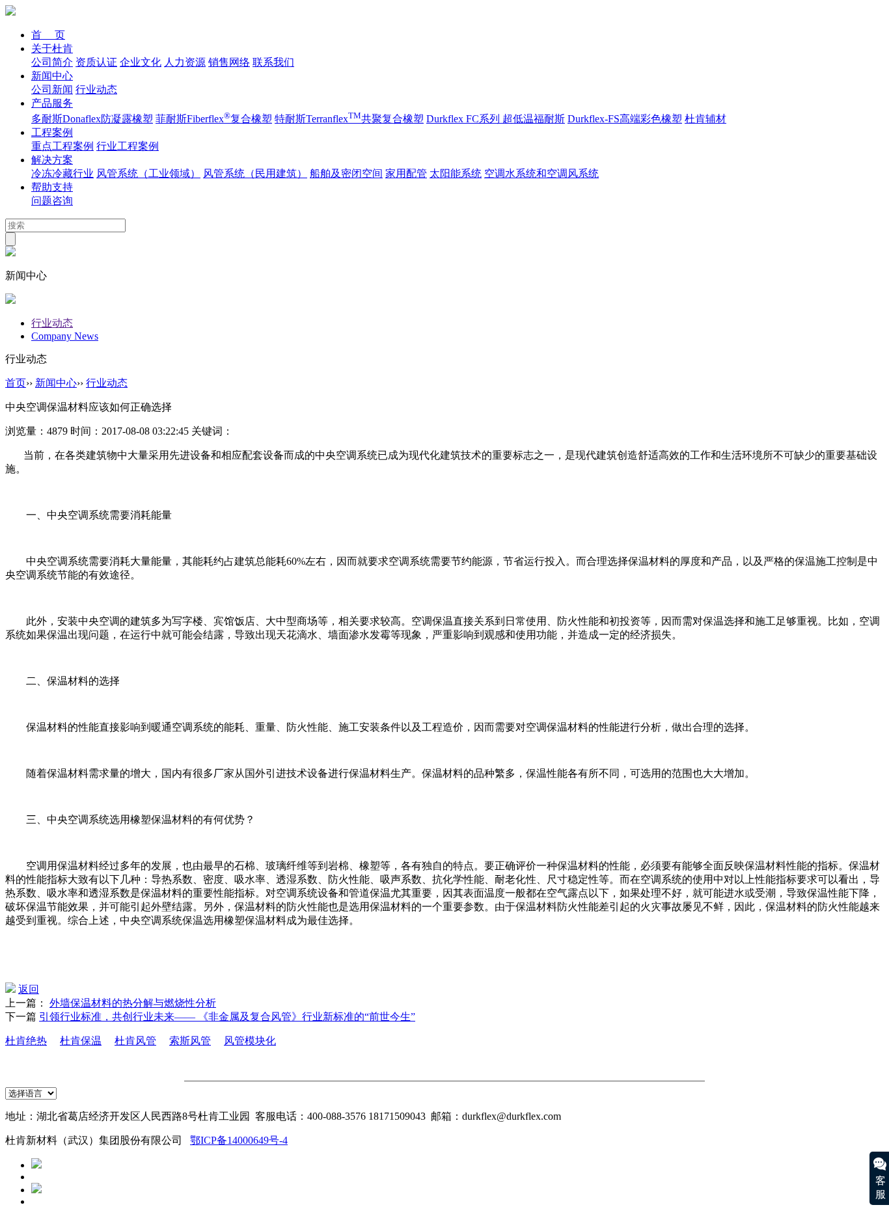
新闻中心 (52, 75)
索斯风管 (190, 1040)
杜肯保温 (81, 1040)
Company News (64, 336)
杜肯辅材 (705, 118)
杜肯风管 (135, 1040)
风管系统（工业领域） (148, 173)
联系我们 (273, 62)
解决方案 (52, 159)
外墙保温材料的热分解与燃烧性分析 (132, 1002)
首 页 (48, 34)
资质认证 (96, 62)
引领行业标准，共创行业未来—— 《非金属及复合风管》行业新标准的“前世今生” (227, 1016)
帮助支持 (52, 187)
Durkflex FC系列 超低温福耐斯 (495, 118)
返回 (28, 989)
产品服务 (52, 103)
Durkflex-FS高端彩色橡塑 (625, 118)
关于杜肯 (52, 48)
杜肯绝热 (26, 1040)
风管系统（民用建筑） (255, 173)
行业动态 (96, 89)
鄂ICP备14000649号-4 (239, 1140)
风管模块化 (250, 1040)
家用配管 (406, 173)
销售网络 (229, 62)
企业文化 (140, 62)
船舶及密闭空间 (346, 173)
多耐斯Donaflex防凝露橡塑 (92, 118)
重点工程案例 (62, 146)
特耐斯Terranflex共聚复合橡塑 (349, 118)
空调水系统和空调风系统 (541, 173)
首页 (15, 382)
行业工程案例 (127, 146)
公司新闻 (52, 89)
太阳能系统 (456, 173)
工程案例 (52, 132)
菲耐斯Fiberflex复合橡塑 (214, 118)
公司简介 (52, 62)
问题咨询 (52, 200)
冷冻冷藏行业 (62, 173)
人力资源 (185, 62)
